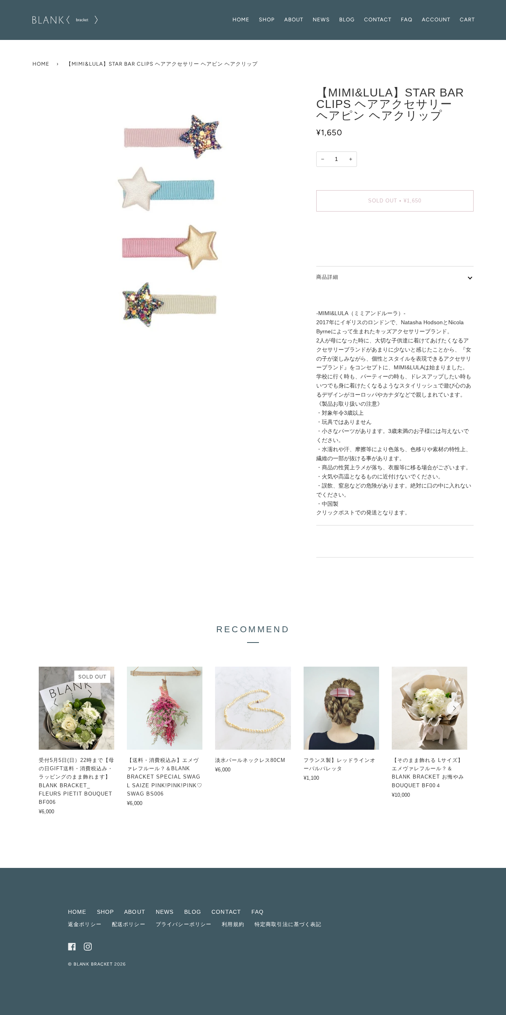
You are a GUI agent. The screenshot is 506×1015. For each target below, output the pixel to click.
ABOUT (134, 912)
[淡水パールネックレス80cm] (253, 708)
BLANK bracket (94, 964)
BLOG (193, 912)
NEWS (165, 912)
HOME (77, 912)
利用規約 (233, 924)
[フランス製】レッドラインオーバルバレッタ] (341, 708)
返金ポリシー (85, 924)
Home (40, 63)
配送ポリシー (128, 924)
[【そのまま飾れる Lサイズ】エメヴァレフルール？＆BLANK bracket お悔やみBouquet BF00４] (429, 708)
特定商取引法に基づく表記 (288, 924)
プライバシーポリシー (183, 924)
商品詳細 (327, 277)
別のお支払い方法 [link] (338, 249)
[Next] (454, 708)
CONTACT (226, 912)
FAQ (257, 912)
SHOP (105, 912)
